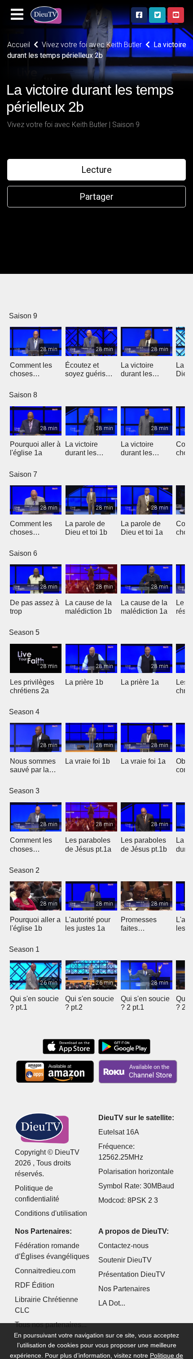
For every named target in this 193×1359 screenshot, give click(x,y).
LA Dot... (111, 1303)
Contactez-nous (123, 1245)
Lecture (96, 169)
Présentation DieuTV (131, 1274)
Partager (96, 196)
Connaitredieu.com (45, 1271)
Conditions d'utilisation (51, 1213)
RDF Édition (34, 1285)
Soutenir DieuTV (125, 1260)
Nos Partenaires (124, 1289)
